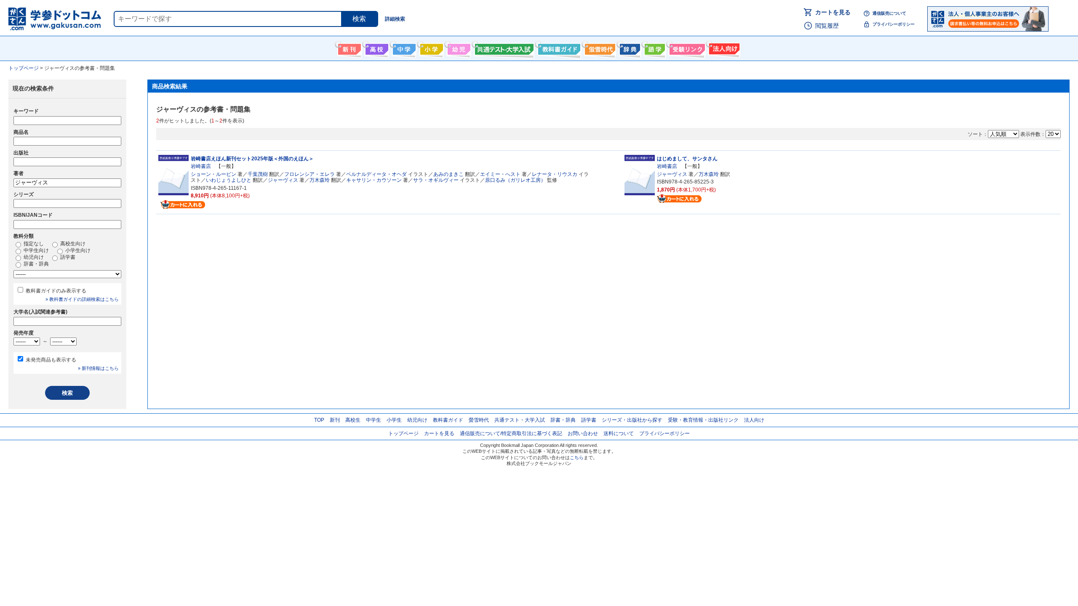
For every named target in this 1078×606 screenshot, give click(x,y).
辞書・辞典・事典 (628, 47)
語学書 (653, 47)
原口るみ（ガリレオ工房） (515, 180)
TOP (319, 420)
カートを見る (833, 12)
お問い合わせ (583, 433)
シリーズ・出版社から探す (632, 420)
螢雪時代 (599, 47)
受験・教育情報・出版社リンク (703, 420)
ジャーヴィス (283, 180)
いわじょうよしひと (228, 180)
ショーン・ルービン (213, 174)
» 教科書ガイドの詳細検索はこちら (82, 299)
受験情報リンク (686, 47)
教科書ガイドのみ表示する (56, 291)
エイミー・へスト (500, 174)
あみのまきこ (448, 174)
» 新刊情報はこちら (98, 368)
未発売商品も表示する (51, 360)
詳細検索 (395, 19)
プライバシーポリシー (894, 24)
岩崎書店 (201, 166)
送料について (618, 433)
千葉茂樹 (258, 174)
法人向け (723, 47)
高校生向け (376, 47)
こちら (577, 457)
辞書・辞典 (35, 264)
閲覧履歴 (827, 25)
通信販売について (889, 13)
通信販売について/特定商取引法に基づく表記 (511, 433)
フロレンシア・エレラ (309, 174)
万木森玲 (320, 180)
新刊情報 (348, 47)
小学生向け (430, 47)
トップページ (403, 433)
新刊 (335, 420)
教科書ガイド (558, 47)
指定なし (33, 244)
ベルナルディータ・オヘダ (376, 174)
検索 (359, 18)
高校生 (352, 420)
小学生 (394, 420)
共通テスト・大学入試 (503, 47)
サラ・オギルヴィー (436, 180)
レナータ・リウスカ (554, 174)
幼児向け (458, 47)
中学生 (373, 420)
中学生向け (403, 47)
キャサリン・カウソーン (374, 180)
